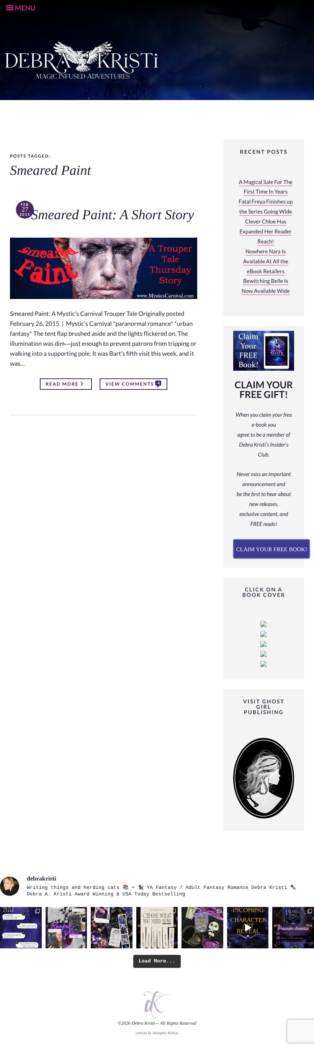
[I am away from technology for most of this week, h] (157, 928)
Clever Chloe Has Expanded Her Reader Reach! (266, 231)
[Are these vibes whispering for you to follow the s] (66, 928)
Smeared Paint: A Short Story (112, 215)
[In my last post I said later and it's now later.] (248, 928)
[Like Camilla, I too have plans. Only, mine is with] (21, 928)
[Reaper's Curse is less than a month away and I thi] (293, 928)
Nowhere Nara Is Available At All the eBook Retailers (265, 261)
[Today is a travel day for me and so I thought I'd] (202, 928)
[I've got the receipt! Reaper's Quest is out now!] (111, 928)
